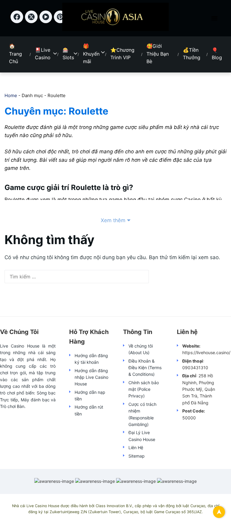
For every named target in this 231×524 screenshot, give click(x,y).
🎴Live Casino (43, 54)
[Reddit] (61, 21)
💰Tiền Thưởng (191, 54)
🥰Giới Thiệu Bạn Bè (157, 53)
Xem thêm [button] (113, 220)
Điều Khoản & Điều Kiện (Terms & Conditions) (145, 367)
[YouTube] (46, 21)
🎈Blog (217, 54)
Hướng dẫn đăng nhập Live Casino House (91, 377)
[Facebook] (18, 21)
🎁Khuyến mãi (91, 53)
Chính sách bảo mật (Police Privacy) (143, 389)
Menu (214, 18)
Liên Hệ (135, 447)
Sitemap (136, 455)
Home (11, 95)
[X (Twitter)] (32, 21)
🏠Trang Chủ (15, 53)
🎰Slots (68, 54)
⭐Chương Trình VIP (122, 54)
